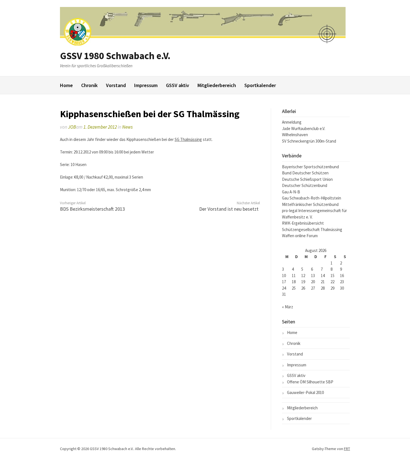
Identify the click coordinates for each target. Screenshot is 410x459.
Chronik (89, 85)
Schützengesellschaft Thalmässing (312, 229)
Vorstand (116, 85)
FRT (347, 448)
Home (66, 85)
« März (287, 306)
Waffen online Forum (300, 235)
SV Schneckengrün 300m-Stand (309, 141)
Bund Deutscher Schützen (305, 173)
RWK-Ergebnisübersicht (303, 223)
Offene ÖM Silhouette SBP (310, 381)
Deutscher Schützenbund (304, 185)
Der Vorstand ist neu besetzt (229, 209)
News (127, 127)
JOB (72, 127)
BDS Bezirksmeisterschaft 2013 (92, 209)
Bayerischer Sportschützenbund (310, 166)
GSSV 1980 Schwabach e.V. (115, 56)
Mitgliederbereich (216, 85)
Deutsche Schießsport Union (307, 179)
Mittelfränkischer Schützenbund (310, 204)
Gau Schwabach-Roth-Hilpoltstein (311, 198)
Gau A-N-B (291, 191)
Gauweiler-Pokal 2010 (305, 392)
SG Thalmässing (188, 139)
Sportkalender (260, 85)
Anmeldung (292, 122)
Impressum (146, 85)
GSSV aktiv (177, 85)
